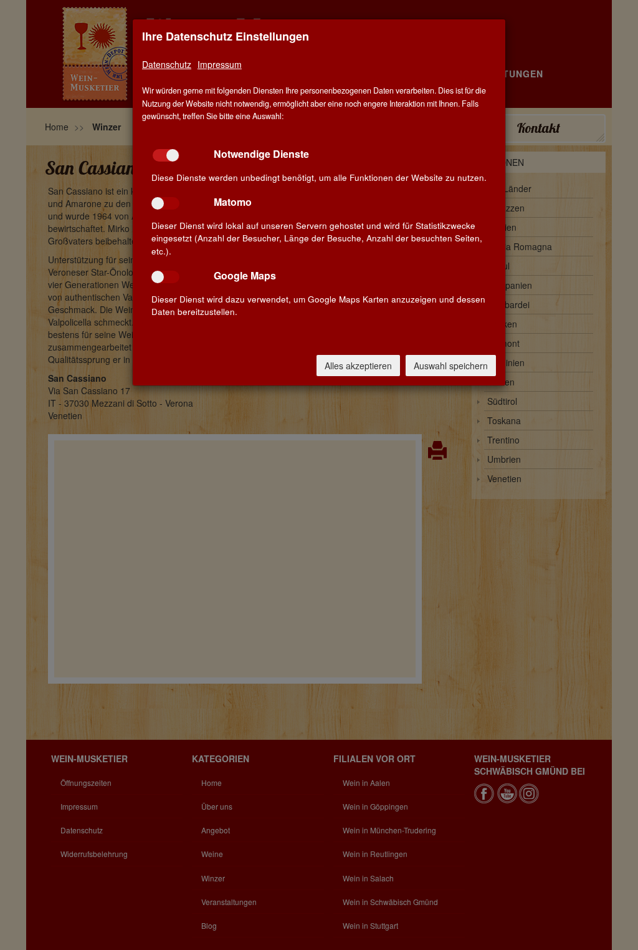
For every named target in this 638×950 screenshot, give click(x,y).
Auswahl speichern (451, 365)
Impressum (220, 64)
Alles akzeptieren (358, 365)
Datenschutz (166, 64)
